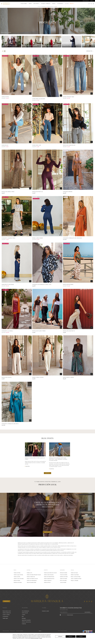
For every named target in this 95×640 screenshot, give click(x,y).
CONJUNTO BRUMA (67, 191)
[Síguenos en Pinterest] (89, 601)
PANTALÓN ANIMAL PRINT (8, 191)
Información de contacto (19, 630)
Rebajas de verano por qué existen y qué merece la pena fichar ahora (58, 459)
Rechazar (70, 636)
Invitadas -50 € (29, 572)
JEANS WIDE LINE (36, 145)
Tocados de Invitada (63, 574)
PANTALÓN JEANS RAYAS (69, 145)
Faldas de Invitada (17, 580)
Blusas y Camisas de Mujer (75, 576)
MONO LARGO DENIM (37, 238)
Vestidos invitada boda (31, 576)
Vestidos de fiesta (17, 576)
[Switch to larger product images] (3, 51)
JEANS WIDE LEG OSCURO (38, 98)
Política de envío (12, 630)
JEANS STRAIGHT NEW (68, 96)
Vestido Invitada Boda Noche (49, 578)
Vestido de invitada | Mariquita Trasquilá (34, 574)
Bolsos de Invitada (63, 580)
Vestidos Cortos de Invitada (18, 578)
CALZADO (67, 3)
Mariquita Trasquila (4, 32)
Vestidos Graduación (47, 580)
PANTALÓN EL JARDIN (68, 377)
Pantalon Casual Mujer (75, 574)
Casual (53, 3)
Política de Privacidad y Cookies (36, 638)
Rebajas (71, 3)
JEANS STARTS (5, 96)
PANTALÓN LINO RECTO (69, 330)
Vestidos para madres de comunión (50, 572)
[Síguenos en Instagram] (87, 601)
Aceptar (81, 636)
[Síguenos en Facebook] (84, 601)
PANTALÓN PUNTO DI (37, 191)
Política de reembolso (6, 630)
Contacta (6, 601)
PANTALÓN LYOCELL (7, 377)
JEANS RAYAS (5, 145)
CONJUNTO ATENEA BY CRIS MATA (10, 423)
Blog (23, 616)
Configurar (60, 636)
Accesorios (60, 3)
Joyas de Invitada (63, 582)
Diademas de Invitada (64, 576)
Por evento (36, 3)
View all (47, 473)
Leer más (28, 466)
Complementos (5, 616)
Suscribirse (87, 612)
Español (91, 0)
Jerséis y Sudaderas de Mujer (76, 578)
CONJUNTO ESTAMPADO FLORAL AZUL (41, 284)
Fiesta (30, 3)
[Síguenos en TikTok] (91, 601)
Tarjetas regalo (5, 618)
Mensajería (24, 618)
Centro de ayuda (25, 612)
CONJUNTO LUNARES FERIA (8, 238)
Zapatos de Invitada (63, 578)
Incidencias (24, 623)
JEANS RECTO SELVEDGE (8, 284)
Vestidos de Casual (74, 572)
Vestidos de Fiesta (17, 572)
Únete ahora (47, 532)
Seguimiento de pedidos (26, 620)
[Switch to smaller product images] (5, 51)
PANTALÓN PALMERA (68, 284)
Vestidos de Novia (47, 582)
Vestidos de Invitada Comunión (32, 578)
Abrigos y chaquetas (74, 580)
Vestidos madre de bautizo (49, 574)
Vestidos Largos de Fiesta (18, 574)
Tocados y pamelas (45, 3)
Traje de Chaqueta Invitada (31, 582)
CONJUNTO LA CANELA (7, 330)
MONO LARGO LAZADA (38, 377)
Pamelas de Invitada (63, 572)
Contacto (23, 614)
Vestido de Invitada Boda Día (49, 576)
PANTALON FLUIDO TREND (38, 330)
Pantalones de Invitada (18, 582)
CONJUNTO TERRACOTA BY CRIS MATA (72, 238)
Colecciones (24, 3)
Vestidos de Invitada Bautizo (32, 580)
